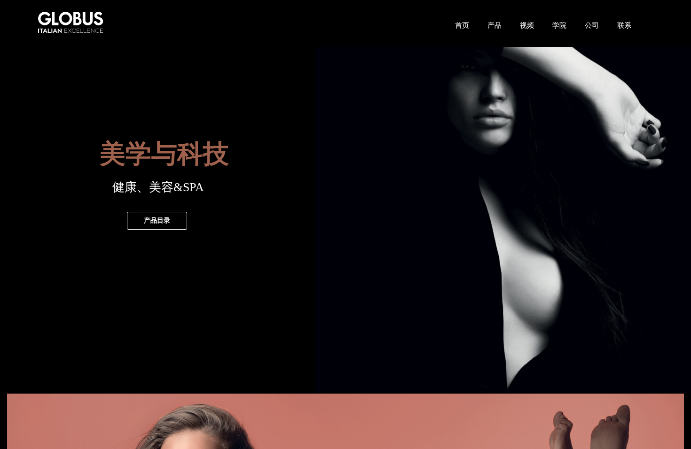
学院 (559, 25)
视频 (527, 25)
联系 (624, 25)
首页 (462, 25)
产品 (494, 25)
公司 (592, 25)
